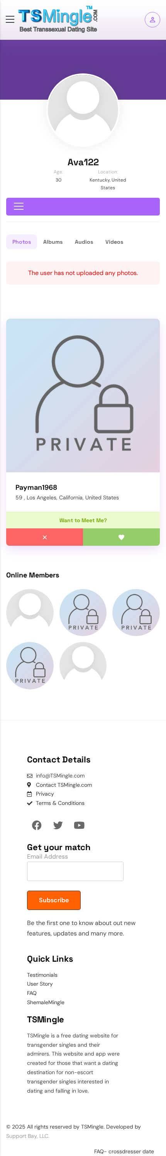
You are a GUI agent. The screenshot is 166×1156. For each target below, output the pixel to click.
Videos (114, 241)
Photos (21, 241)
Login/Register (152, 19)
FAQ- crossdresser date (124, 1151)
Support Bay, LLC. (27, 1135)
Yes (121, 537)
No (44, 537)
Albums (53, 241)
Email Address (47, 856)
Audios (84, 241)
